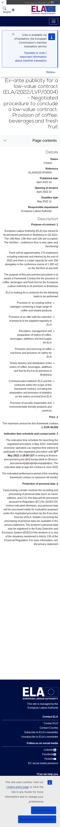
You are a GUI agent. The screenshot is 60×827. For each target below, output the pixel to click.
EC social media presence (43, 763)
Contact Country (49, 727)
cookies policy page (17, 787)
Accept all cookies (43, 810)
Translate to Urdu (34, 52)
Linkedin (49, 749)
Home (49, 72)
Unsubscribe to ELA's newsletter (39, 736)
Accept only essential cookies (37, 819)
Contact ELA (51, 723)
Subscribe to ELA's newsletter (41, 732)
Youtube (49, 758)
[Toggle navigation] (53, 21)
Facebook (48, 754)
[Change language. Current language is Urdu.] (13, 10)
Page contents (44, 140)
